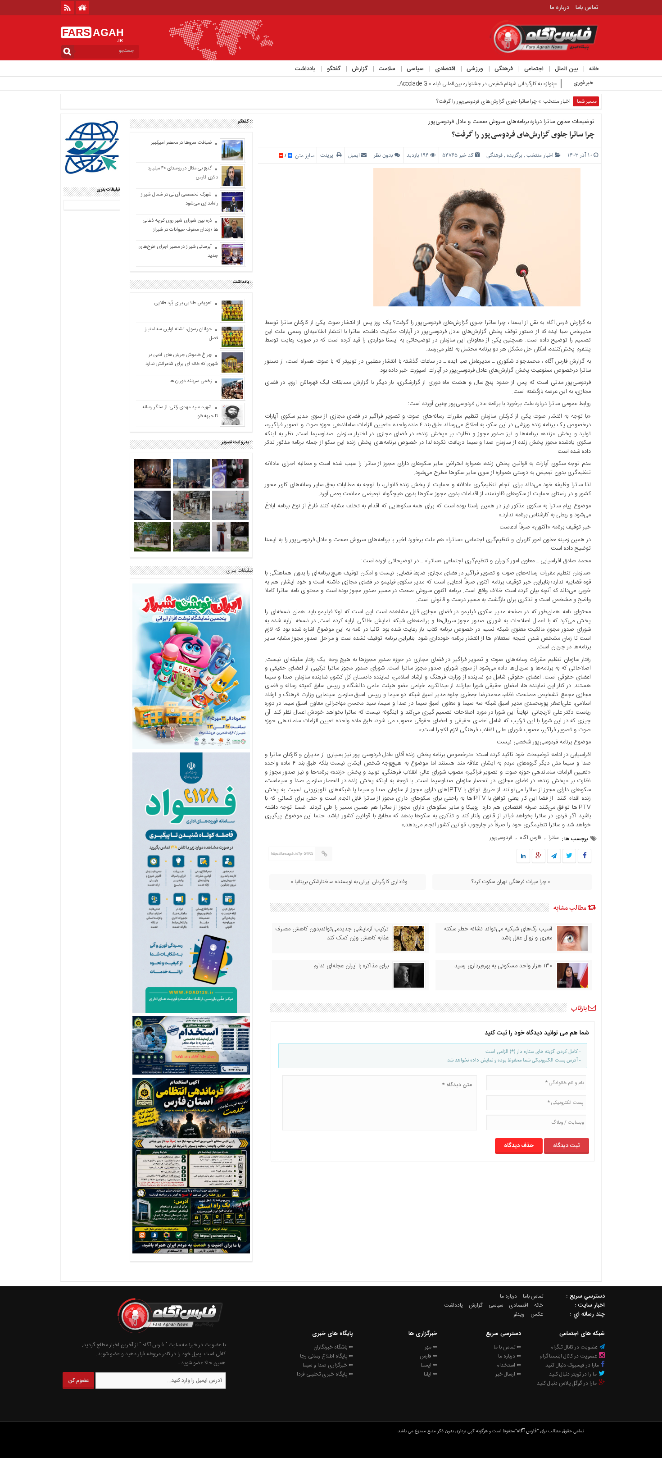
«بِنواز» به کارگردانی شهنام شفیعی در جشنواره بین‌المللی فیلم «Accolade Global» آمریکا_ (463, 83)
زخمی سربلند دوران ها (190, 381)
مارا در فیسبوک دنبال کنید (572, 1365)
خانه (594, 69)
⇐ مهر (431, 1347)
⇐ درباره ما (509, 1356)
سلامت (387, 69)
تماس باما (587, 8)
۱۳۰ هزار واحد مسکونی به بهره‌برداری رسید (503, 965)
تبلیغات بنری (239, 570)
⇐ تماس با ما (507, 1347)
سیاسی (415, 69)
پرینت (328, 155)
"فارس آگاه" (527, 1430)
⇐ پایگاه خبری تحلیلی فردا (325, 1374)
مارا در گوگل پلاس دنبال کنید (567, 1383)
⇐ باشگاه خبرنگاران (333, 1347)
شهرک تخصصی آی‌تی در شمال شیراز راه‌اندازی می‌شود (179, 199)
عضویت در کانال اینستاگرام (569, 1356)
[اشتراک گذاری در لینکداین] (523, 856)
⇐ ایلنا (430, 1374)
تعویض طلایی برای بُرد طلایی (183, 303)
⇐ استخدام (508, 1365)
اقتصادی (445, 69)
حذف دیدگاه (519, 1146)
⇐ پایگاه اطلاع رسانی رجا (326, 1356)
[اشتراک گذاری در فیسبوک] (584, 856)
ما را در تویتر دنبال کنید (573, 1374)
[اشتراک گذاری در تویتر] (569, 856)
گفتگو (333, 69)
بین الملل (566, 69)
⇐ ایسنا (429, 1365)
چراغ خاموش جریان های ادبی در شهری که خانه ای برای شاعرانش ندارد (181, 359)
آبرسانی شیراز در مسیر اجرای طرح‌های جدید (178, 251)
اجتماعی (534, 69)
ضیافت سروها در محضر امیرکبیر (181, 143)
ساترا (553, 837)
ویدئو (519, 1314)
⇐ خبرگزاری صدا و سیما (328, 1365)
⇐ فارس (428, 1356)
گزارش (359, 69)
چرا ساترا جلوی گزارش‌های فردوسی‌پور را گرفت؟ (523, 134)
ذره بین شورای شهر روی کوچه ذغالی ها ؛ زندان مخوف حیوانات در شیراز (180, 225)
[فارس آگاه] (169, 1335)
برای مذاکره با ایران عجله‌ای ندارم (351, 965)
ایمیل (354, 155)
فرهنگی (503, 69)
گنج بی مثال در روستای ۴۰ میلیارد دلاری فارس (183, 173)
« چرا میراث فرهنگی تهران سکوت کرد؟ (511, 881)
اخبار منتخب (557, 101)
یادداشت (305, 69)
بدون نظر (383, 155)
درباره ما (559, 8)
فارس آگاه (557, 322)
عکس (537, 1314)
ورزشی (475, 69)
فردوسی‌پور (501, 837)
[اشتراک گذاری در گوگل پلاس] (538, 856)
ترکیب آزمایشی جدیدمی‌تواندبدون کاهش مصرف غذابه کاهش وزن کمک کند (332, 934)
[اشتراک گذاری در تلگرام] (554, 856)
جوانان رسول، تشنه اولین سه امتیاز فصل (181, 333)
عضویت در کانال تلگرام (574, 1347)
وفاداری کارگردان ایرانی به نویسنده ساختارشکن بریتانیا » (349, 881)
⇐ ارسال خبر (508, 1374)
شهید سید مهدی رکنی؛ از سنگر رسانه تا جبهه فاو (180, 411)
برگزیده (514, 155)
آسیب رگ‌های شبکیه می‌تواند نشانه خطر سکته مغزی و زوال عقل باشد (498, 934)
